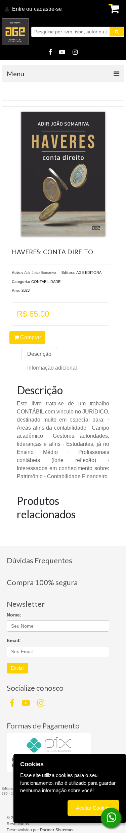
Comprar (30, 337)
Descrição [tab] (39, 354)
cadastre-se (48, 9)
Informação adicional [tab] (52, 368)
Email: (14, 640)
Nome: (14, 614)
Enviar (17, 668)
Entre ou (22, 9)
